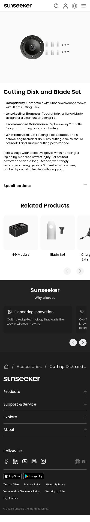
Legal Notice (10, 498)
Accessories (29, 366)
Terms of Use (11, 484)
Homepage (6, 366)
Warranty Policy (55, 484)
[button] (80, 271)
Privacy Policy (32, 484)
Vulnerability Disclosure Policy (21, 491)
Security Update (55, 491)
